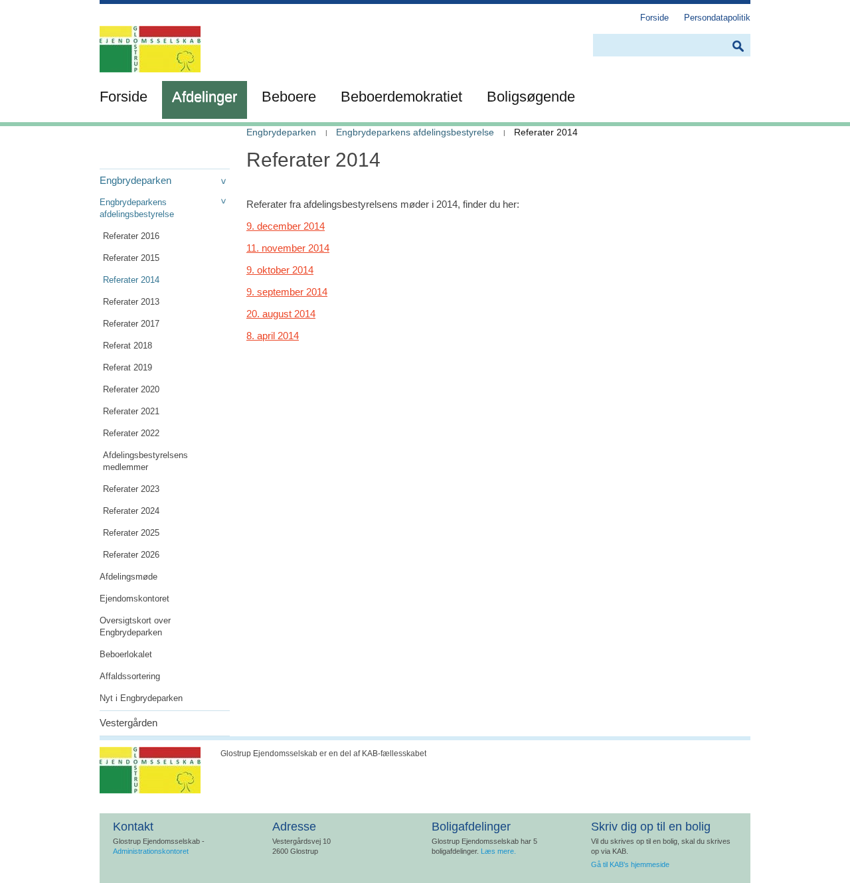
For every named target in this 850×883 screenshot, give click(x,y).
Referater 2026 (131, 555)
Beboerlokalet (126, 654)
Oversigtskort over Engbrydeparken (135, 626)
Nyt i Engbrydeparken (141, 698)
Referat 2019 (127, 367)
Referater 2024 (131, 511)
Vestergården (128, 722)
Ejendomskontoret (134, 598)
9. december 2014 (285, 226)
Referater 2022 (131, 433)
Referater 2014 (131, 280)
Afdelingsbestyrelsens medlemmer (145, 461)
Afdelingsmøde (128, 577)
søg (738, 46)
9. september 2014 (286, 291)
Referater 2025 (131, 533)
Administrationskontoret (151, 851)
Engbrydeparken (135, 180)
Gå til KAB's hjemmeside (630, 864)
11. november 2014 (287, 248)
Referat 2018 (127, 346)
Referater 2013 (131, 302)
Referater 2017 (131, 324)
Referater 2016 (131, 236)
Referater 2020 (131, 389)
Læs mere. (498, 851)
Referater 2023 (131, 489)
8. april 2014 (272, 335)
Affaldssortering (130, 676)
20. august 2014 (280, 313)
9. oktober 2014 (279, 270)
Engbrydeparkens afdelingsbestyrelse (137, 208)
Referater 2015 (131, 258)
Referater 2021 (131, 411)
